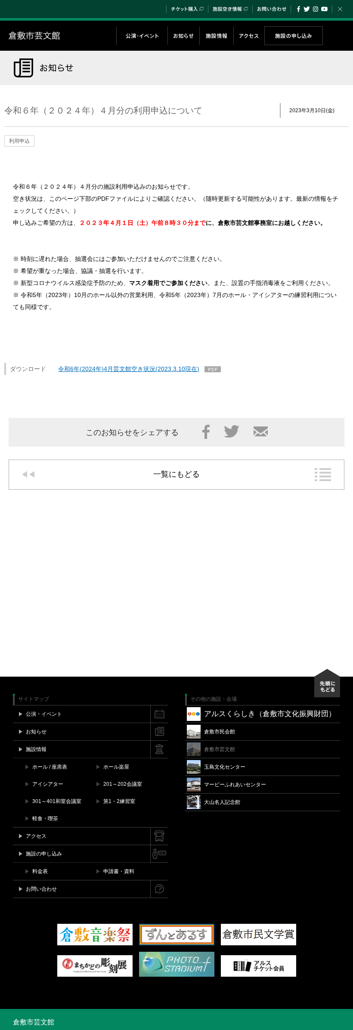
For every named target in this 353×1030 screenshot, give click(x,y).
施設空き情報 (230, 9)
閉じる (340, 9)
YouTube (324, 9)
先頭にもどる (327, 683)
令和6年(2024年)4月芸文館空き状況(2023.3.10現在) (128, 368)
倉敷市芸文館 (62, 35)
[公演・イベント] (141, 36)
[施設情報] (216, 36)
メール (261, 431)
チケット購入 (187, 9)
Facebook (298, 9)
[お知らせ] (183, 36)
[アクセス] (249, 36)
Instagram (315, 9)
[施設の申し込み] (293, 36)
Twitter (306, 9)
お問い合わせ (271, 9)
